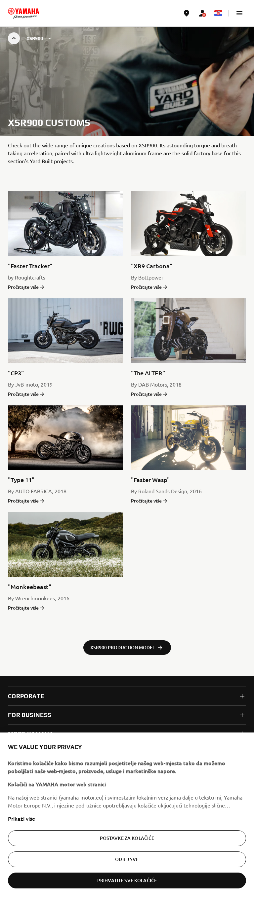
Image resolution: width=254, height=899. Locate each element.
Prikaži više (21, 818)
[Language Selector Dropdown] (218, 13)
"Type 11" (21, 479)
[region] (127, 815)
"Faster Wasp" (150, 479)
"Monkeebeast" (29, 586)
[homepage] (23, 13)
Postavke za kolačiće (127, 838)
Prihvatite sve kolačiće (127, 880)
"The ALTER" (148, 373)
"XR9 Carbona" (151, 266)
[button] (239, 13)
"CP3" (16, 373)
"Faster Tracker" (30, 266)
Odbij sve (127, 859)
